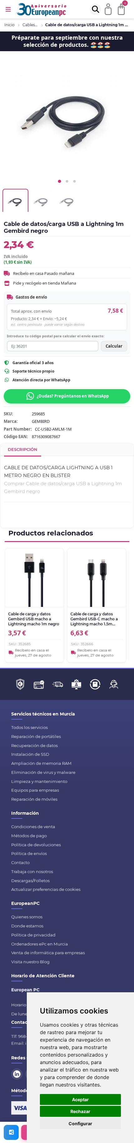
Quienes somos (26, 916)
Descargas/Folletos (30, 880)
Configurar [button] (80, 1123)
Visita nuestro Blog (30, 961)
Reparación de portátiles (36, 736)
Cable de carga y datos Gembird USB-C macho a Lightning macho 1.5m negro (94, 619)
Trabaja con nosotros (32, 871)
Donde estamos (27, 925)
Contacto (20, 862)
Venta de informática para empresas (48, 952)
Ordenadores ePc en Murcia (39, 943)
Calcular (114, 346)
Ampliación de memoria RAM (41, 763)
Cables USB (30, 24)
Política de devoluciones (36, 844)
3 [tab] (74, 181)
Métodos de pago (29, 835)
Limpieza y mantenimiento (39, 781)
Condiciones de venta (33, 826)
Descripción (22, 449)
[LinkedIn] (17, 1073)
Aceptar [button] (80, 1099)
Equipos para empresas (35, 790)
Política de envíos (29, 853)
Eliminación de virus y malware (43, 772)
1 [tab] (59, 181)
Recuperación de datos (34, 745)
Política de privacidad (33, 934)
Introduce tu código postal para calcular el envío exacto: (55, 336)
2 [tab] (67, 181)
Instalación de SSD (30, 754)
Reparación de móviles (34, 799)
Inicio (9, 24)
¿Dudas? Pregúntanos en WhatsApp (73, 396)
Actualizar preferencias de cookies (45, 889)
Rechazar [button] (80, 1111)
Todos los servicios (29, 727)
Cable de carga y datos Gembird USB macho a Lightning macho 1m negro (33, 619)
